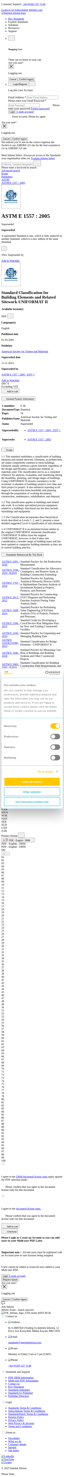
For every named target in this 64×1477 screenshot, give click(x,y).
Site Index (13, 1450)
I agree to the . (21, 1208)
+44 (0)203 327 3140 (33, 4)
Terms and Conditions (20, 1426)
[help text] (4, 248)
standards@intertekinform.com (24, 1342)
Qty (3, 849)
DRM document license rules (32, 1176)
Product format (9, 835)
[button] (18, 840)
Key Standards (16, 1386)
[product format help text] (21, 835)
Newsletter (14, 1438)
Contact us (14, 1383)
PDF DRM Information (21, 1377)
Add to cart (12, 391)
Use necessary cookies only (32, 801)
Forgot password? (40, 108)
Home (4, 173)
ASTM (5, 179)
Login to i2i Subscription (14, 10)
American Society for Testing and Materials (24, 351)
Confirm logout (26, 79)
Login (12, 112)
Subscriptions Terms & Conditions (26, 1411)
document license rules (28, 1208)
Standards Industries (19, 1389)
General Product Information (19, 399)
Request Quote (10, 1279)
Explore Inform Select (43, 158)
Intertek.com (35, 10)
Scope (8, 450)
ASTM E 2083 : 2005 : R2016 (10, 666)
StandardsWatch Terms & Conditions (28, 1414)
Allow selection (32, 791)
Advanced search (10, 170)
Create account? (25, 111)
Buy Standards (16, 18)
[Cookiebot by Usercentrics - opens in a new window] (45, 673)
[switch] (55, 736)
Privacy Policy (16, 1420)
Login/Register (19, 84)
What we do (14, 1441)
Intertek (12, 1447)
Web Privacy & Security (21, 1423)
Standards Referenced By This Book (23, 555)
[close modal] (11, 66)
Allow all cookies (32, 781)
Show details (45, 771)
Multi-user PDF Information (23, 1380)
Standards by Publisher (20, 1393)
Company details (17, 1444)
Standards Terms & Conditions (24, 1407)
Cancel (13, 79)
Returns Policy (16, 1417)
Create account (17, 1275)
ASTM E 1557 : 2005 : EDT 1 (18, 374)
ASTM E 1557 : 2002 (39, 439)
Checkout (11, 1231)
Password (34, 104)
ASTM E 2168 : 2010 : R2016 (10, 571)
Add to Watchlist (10, 260)
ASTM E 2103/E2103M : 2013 (10, 643)
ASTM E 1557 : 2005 (13, 182)
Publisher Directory (18, 1396)
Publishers (6, 176)
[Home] (13, 13)
